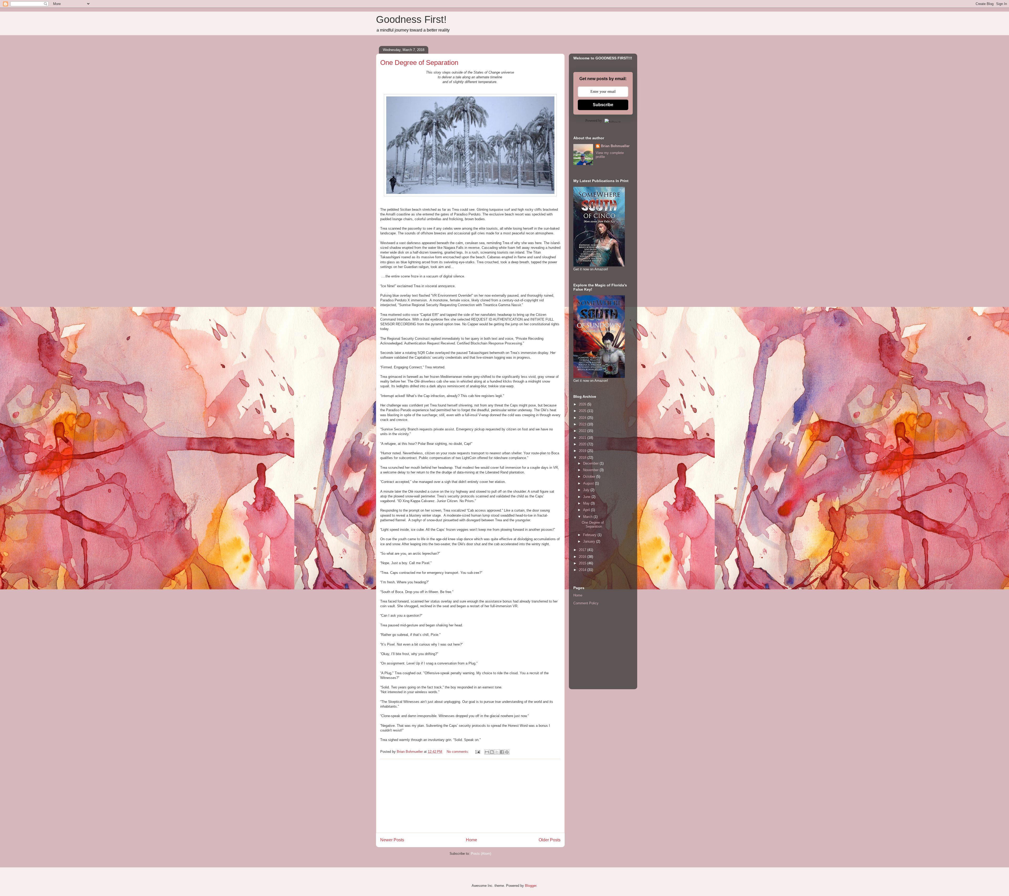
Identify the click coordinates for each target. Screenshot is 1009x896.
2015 (583, 563)
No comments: (458, 752)
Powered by (593, 120)
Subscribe (603, 104)
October (589, 476)
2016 (583, 557)
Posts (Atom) (481, 854)
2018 (583, 458)
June (587, 497)
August (589, 483)
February (590, 535)
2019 (583, 451)
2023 (583, 424)
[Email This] (487, 752)
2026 (583, 404)
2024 (583, 418)
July (586, 490)
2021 (583, 438)
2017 (583, 550)
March (588, 517)
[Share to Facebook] (501, 752)
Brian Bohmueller (615, 146)
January (589, 541)
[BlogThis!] (492, 752)
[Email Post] (477, 752)
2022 (583, 431)
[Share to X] (497, 752)
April (587, 510)
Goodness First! (411, 19)
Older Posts (549, 840)
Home (471, 840)
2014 (583, 570)
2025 (583, 411)
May (587, 503)
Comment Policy (586, 603)
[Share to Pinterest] (506, 752)
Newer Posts (392, 840)
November (591, 470)
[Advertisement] (470, 796)
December (591, 463)
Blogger (530, 886)
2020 (583, 444)
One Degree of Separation (419, 62)
